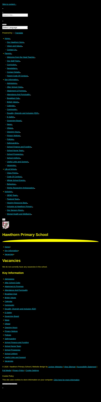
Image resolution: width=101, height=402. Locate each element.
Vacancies (9, 254)
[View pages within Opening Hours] (20, 132)
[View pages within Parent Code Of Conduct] (28, 76)
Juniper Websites (55, 367)
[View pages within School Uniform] (20, 158)
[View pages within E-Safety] (14, 117)
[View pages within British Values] (18, 102)
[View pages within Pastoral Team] (19, 199)
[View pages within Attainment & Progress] (26, 91)
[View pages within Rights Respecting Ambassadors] (34, 188)
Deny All (15, 383)
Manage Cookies (10, 383)
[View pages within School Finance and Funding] (31, 147)
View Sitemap (70, 367)
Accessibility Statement (86, 367)
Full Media (6, 370)
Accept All (4, 383)
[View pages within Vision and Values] (22, 46)
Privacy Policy (18, 370)
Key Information (11, 251)
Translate (19, 33)
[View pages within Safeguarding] (18, 143)
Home (7, 247)
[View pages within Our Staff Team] (20, 61)
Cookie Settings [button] (32, 370)
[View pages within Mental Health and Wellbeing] (31, 214)
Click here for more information (66, 380)
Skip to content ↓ (9, 4)
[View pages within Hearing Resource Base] (27, 203)
